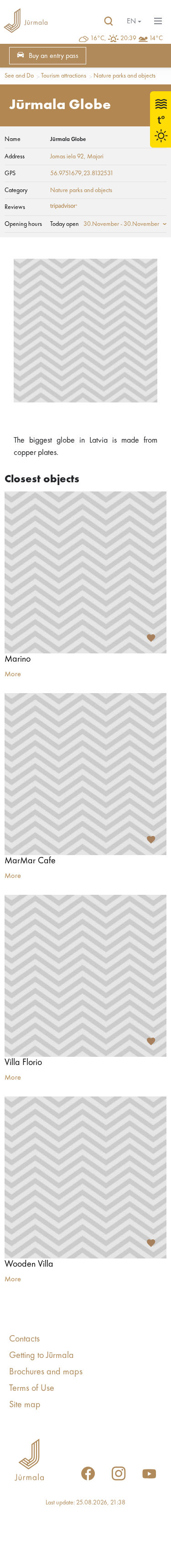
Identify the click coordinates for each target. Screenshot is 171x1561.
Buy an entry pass (53, 56)
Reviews (15, 207)
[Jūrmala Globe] (85, 330)
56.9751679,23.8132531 (82, 173)
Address (15, 156)
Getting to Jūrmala (41, 1355)
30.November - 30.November (121, 224)
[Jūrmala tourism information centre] (25, 21)
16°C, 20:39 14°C (126, 38)
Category (16, 190)
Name (13, 139)
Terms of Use (31, 1388)
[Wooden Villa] (85, 1177)
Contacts (24, 1339)
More (13, 674)
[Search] (108, 21)
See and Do (19, 76)
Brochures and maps (46, 1372)
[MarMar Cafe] (85, 774)
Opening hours (23, 224)
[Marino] (85, 572)
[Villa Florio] (85, 976)
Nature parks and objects (124, 76)
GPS (10, 173)
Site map (25, 1405)
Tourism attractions (63, 76)
